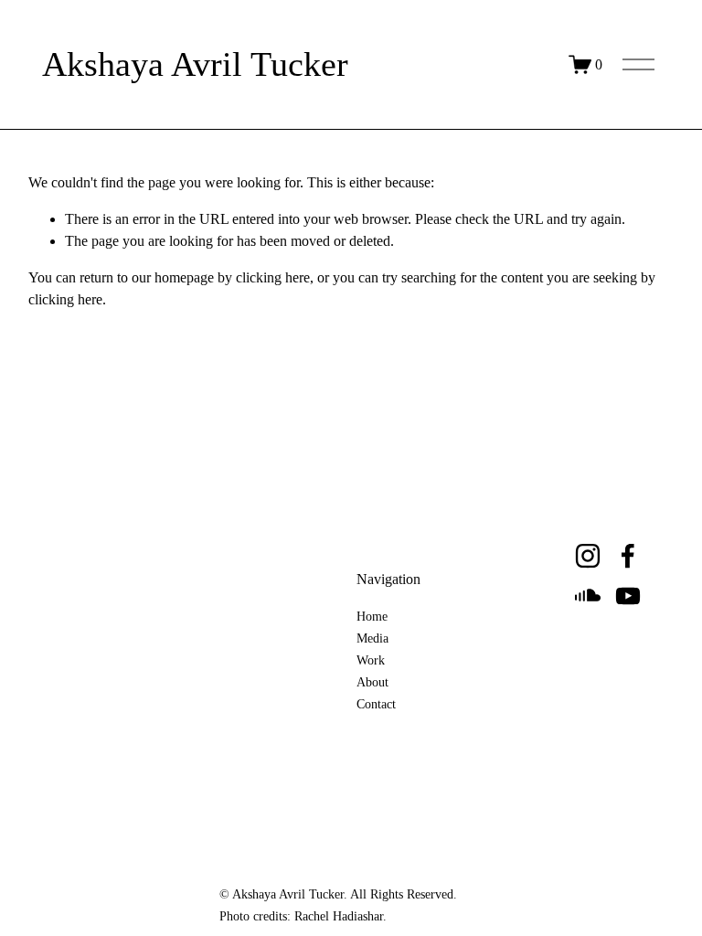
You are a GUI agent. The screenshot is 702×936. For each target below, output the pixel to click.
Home (372, 617)
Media (372, 639)
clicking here (273, 277)
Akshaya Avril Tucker (195, 64)
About (372, 683)
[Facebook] (628, 556)
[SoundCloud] (588, 596)
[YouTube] (628, 596)
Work (370, 661)
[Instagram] (588, 556)
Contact (376, 705)
